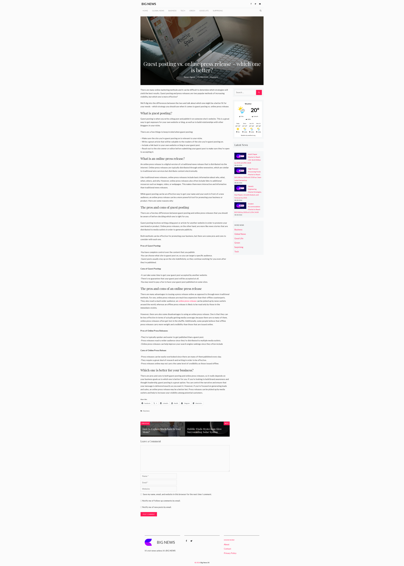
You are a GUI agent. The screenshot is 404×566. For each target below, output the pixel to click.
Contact (227, 548)
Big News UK (204, 562)
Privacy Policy (230, 553)
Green (192, 11)
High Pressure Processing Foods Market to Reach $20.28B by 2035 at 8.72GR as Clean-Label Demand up (248, 174)
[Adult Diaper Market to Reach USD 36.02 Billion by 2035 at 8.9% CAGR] (240, 156)
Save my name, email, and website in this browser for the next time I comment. (177, 494)
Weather (243, 135)
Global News (158, 11)
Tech (183, 11)
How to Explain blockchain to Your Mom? (162, 430)
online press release (187, 301)
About (226, 544)
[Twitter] (255, 4)
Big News (149, 4)
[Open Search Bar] (261, 10)
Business (172, 11)
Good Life (204, 11)
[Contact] (260, 4)
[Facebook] (251, 4)
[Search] (259, 92)
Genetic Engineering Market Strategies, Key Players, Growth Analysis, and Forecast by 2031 (248, 192)
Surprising (218, 11)
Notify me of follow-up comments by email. (161, 500)
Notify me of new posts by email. (156, 507)
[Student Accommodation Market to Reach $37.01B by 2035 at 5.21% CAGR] (240, 206)
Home (145, 11)
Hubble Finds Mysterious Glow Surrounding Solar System (204, 430)
